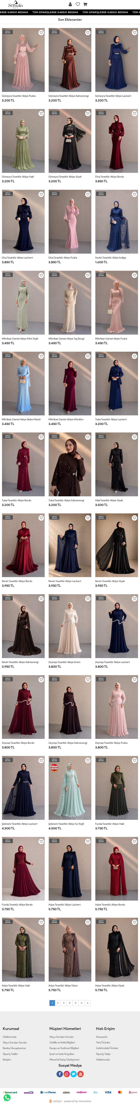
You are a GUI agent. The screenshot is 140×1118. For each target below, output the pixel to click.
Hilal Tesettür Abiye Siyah (109, 500)
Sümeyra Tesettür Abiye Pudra (19, 96)
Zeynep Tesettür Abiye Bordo (18, 742)
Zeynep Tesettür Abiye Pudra (111, 742)
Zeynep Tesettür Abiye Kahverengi (67, 742)
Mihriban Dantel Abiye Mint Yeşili (20, 338)
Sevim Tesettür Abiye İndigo (110, 257)
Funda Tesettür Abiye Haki (109, 823)
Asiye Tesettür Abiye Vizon (63, 985)
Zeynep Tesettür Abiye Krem (64, 662)
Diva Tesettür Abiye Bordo (109, 176)
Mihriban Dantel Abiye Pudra (111, 338)
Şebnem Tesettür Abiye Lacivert (19, 823)
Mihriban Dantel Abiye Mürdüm (65, 419)
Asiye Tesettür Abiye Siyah (109, 985)
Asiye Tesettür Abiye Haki (16, 985)
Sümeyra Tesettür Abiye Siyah (65, 176)
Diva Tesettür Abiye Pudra (62, 257)
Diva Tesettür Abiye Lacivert (17, 257)
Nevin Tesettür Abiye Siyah (110, 581)
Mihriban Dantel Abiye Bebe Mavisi (21, 419)
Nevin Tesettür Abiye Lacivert (64, 581)
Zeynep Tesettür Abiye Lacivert (112, 662)
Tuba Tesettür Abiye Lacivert (111, 419)
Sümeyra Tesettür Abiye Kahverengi (68, 96)
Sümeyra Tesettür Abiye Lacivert (113, 96)
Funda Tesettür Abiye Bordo (17, 904)
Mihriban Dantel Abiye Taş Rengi (66, 338)
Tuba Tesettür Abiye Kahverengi (66, 500)
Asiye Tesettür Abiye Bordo (110, 904)
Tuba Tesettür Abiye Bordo (16, 500)
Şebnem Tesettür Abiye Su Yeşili (66, 823)
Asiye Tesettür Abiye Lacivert (64, 904)
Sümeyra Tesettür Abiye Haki (18, 176)
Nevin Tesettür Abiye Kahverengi (20, 662)
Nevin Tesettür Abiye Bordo (17, 581)
